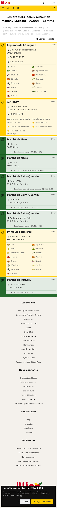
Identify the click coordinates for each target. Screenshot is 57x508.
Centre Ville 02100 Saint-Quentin (17, 182)
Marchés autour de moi (28, 461)
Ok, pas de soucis (43, 502)
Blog (28, 419)
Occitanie (28, 353)
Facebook (28, 428)
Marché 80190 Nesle (13, 164)
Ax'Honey (13, 101)
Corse (28, 328)
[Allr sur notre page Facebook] (54, 8)
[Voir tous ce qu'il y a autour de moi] (8, 8)
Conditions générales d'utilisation (28, 403)
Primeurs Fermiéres (19, 231)
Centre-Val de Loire (28, 323)
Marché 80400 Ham (13, 145)
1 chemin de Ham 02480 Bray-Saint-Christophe (22, 108)
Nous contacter (28, 399)
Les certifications (28, 395)
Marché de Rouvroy (19, 279)
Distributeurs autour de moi (28, 465)
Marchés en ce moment (28, 453)
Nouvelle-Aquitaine (28, 349)
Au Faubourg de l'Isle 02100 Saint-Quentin (19, 219)
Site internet (16, 61)
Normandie (28, 345)
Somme (48, 20)
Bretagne (28, 319)
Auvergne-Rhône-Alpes (28, 311)
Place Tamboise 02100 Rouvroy (16, 286)
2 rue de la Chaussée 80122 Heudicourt (19, 238)
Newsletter (28, 424)
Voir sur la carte (46, 39)
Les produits (28, 391)
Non (26, 502)
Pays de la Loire (28, 358)
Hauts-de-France (28, 336)
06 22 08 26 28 (17, 57)
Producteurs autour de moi (28, 448)
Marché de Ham (17, 139)
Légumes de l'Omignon (21, 45)
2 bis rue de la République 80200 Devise (21, 51)
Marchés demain (28, 457)
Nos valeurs (28, 386)
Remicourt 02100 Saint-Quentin (17, 201)
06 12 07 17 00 (17, 114)
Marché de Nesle (17, 157)
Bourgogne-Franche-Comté (28, 315)
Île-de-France (29, 340)
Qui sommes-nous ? (28, 382)
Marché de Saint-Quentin (23, 176)
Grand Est (28, 332)
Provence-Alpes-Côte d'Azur (28, 362)
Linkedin (29, 432)
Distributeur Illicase (28, 378)
